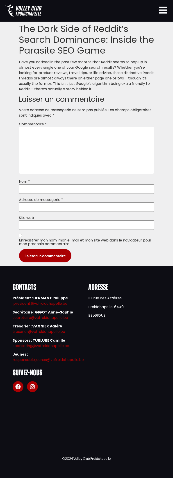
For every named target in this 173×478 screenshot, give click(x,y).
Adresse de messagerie (41, 200)
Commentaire (33, 124)
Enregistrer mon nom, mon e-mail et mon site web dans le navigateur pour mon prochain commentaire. (85, 242)
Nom (24, 181)
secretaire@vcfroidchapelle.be (40, 317)
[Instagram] (32, 386)
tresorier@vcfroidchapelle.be (39, 331)
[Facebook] (18, 386)
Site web (26, 218)
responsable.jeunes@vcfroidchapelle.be (48, 359)
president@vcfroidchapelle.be (40, 303)
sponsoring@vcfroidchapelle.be (41, 345)
